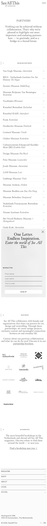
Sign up (23, 292)
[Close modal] (43, 232)
